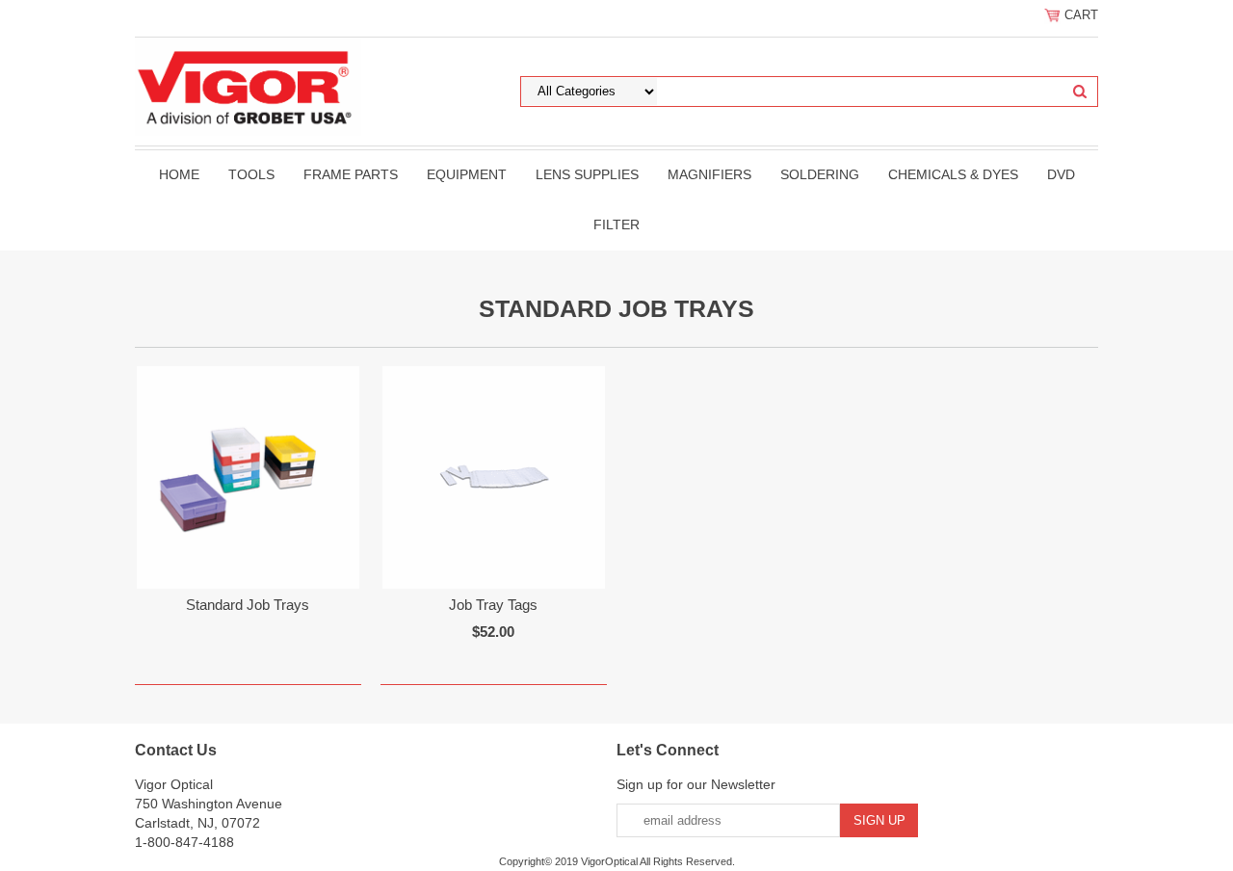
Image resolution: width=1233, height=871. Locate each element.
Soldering (819, 174)
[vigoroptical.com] (248, 85)
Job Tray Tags (493, 604)
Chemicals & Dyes (953, 174)
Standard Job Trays (247, 604)
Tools (251, 174)
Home (179, 174)
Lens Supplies (587, 174)
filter (616, 224)
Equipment (467, 174)
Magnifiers (709, 174)
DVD (1061, 174)
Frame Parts (350, 174)
